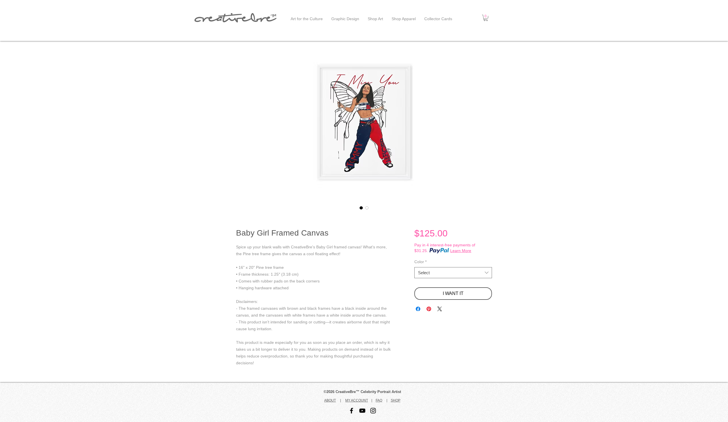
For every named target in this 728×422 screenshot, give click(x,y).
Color (420, 261)
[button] (485, 18)
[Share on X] (439, 308)
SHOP (395, 400)
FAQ (379, 400)
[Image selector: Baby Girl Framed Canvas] (361, 208)
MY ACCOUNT (356, 400)
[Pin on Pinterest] (428, 308)
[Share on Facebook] (418, 308)
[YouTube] (362, 410)
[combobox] (453, 272)
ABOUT (330, 400)
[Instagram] (373, 410)
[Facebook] (351, 410)
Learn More (460, 250)
